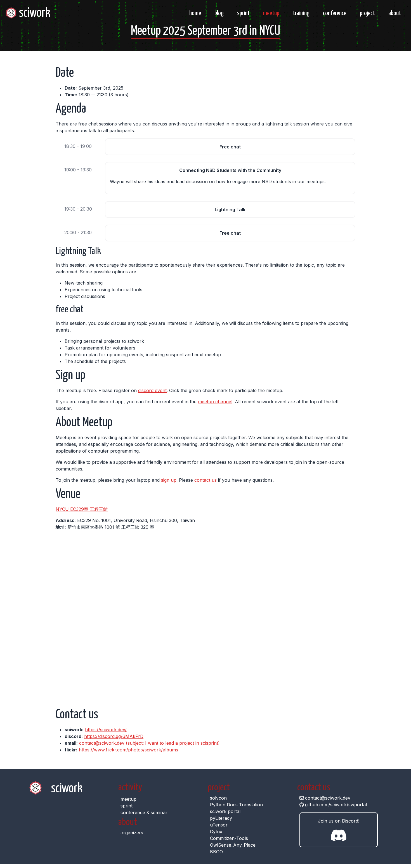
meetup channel (215, 401)
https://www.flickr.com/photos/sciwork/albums (128, 750)
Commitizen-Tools (229, 838)
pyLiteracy (221, 818)
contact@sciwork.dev (327, 798)
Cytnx (216, 831)
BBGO (216, 851)
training (301, 13)
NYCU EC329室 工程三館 (82, 509)
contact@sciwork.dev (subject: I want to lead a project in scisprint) (149, 743)
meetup (271, 13)
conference (334, 13)
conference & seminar (144, 812)
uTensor (219, 825)
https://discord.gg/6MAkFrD (113, 736)
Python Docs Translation (236, 804)
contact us (205, 480)
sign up (168, 480)
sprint (243, 13)
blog (219, 13)
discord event (152, 390)
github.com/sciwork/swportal (336, 804)
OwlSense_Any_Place (233, 845)
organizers (132, 832)
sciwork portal (225, 811)
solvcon (218, 798)
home (195, 13)
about (394, 13)
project (367, 13)
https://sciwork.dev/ (106, 729)
